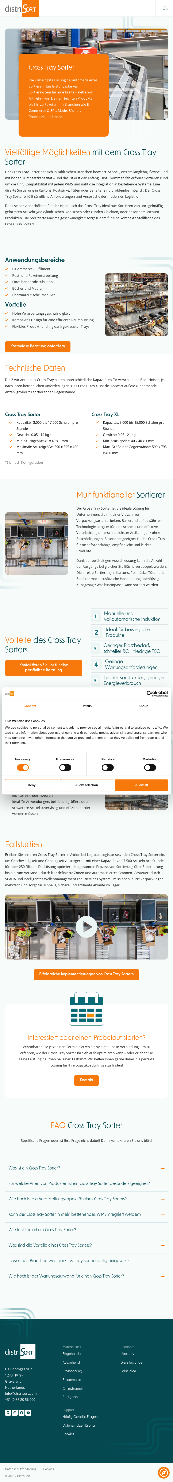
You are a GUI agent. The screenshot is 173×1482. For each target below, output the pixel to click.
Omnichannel (72, 1388)
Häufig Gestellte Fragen (80, 1417)
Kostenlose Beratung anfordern (38, 346)
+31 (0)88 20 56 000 (20, 1399)
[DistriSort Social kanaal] (8, 1413)
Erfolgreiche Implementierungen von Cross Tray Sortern (86, 974)
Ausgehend (71, 1362)
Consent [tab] (30, 706)
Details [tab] (86, 706)
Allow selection (86, 785)
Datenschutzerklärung (79, 1425)
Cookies (68, 1434)
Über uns (127, 1354)
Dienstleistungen (132, 1362)
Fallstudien (128, 1371)
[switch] (65, 767)
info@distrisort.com (21, 1393)
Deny (31, 785)
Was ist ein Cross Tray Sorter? (34, 1168)
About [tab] (143, 706)
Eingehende (72, 1354)
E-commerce (72, 1380)
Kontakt (86, 1080)
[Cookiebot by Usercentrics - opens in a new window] (149, 694)
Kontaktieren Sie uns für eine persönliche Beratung (43, 668)
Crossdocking (72, 1371)
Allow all (141, 785)
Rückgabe (70, 1397)
